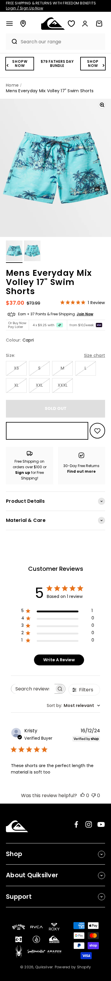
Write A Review (59, 660)
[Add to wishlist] (97, 430)
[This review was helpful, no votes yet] (83, 795)
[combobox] (61, 41)
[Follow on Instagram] (89, 824)
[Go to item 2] (32, 251)
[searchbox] (32, 689)
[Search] (12, 41)
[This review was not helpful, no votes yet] (93, 795)
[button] (9, 24)
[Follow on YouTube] (101, 824)
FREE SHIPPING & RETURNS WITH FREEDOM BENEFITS (51, 6)
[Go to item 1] (14, 251)
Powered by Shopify (73, 967)
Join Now (85, 313)
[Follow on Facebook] (76, 824)
